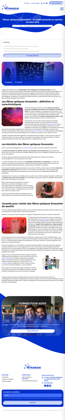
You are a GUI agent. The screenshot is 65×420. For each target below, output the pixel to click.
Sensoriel (5, 375)
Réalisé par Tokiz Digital (41, 410)
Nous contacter (56, 3)
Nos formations (27, 377)
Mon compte (35, 3)
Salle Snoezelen (6, 381)
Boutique (25, 379)
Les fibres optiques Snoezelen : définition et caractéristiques (20, 46)
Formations (26, 375)
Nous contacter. (48, 375)
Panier (28, 3)
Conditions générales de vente (29, 410)
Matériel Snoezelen (7, 379)
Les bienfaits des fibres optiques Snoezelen (15, 49)
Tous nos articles (32, 55)
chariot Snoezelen (7, 258)
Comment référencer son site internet (54, 410)
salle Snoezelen (45, 219)
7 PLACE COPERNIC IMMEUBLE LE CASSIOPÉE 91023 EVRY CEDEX (53, 379)
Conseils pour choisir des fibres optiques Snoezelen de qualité (21, 51)
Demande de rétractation (30, 381)
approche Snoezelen (37, 131)
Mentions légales (18, 410)
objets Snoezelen (52, 124)
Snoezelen (9, 82)
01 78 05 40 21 (48, 383)
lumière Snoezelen (28, 148)
